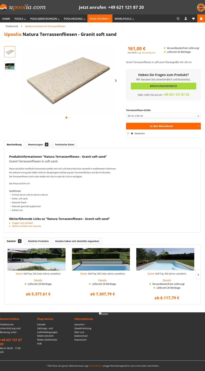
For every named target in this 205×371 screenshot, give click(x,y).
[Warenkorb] (201, 18)
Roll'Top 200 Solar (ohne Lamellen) (38, 273)
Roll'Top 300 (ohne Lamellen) (167, 273)
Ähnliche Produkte (38, 241)
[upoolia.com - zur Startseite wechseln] (23, 7)
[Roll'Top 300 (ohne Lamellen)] (166, 259)
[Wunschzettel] (193, 18)
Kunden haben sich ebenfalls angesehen (77, 241)
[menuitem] (6, 18)
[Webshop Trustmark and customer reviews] (201, 10)
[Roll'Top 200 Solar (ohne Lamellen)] (38, 259)
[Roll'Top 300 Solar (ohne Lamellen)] (102, 259)
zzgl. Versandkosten (146, 52)
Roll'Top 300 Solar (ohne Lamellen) (102, 273)
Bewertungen (37, 144)
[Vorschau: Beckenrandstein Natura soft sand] (9, 51)
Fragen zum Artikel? (22, 223)
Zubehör (13, 241)
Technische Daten (64, 144)
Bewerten (139, 133)
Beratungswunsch (163, 86)
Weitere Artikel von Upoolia (26, 226)
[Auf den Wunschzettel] (126, 133)
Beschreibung (14, 144)
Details (38, 280)
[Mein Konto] (186, 18)
